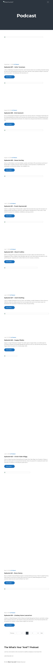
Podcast (17, 64)
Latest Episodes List (8, 656)
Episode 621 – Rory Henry (13, 573)
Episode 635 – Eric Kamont (13, 113)
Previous (12, 633)
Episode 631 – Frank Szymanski (15, 206)
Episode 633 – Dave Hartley (14, 160)
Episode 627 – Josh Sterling (14, 298)
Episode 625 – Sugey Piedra (14, 340)
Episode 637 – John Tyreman (14, 67)
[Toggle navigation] (48, 2)
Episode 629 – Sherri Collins (14, 252)
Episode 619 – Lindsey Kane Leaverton (18, 615)
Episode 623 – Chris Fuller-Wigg (15, 456)
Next (42, 633)
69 (38, 633)
